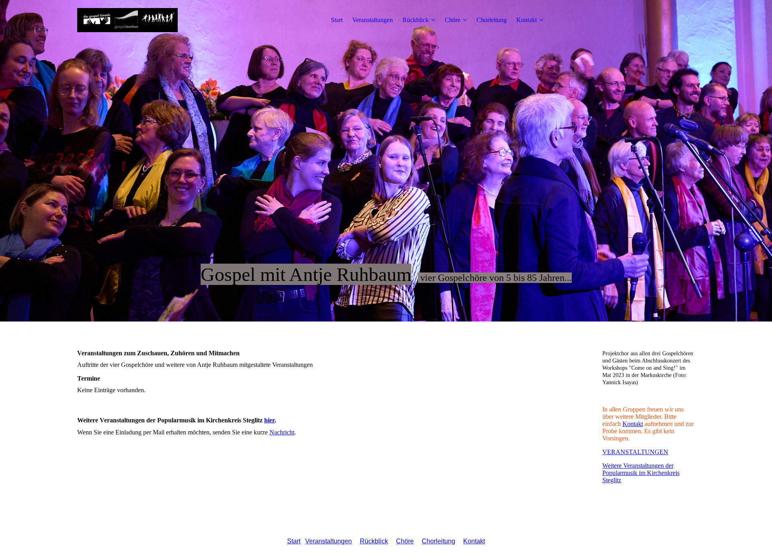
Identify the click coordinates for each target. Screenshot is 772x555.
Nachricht (281, 432)
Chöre (452, 19)
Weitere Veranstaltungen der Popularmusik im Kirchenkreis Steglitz (641, 472)
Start (337, 19)
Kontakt (526, 19)
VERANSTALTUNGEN (635, 452)
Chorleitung (491, 19)
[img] (127, 20)
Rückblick (415, 19)
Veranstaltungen (372, 19)
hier (269, 420)
